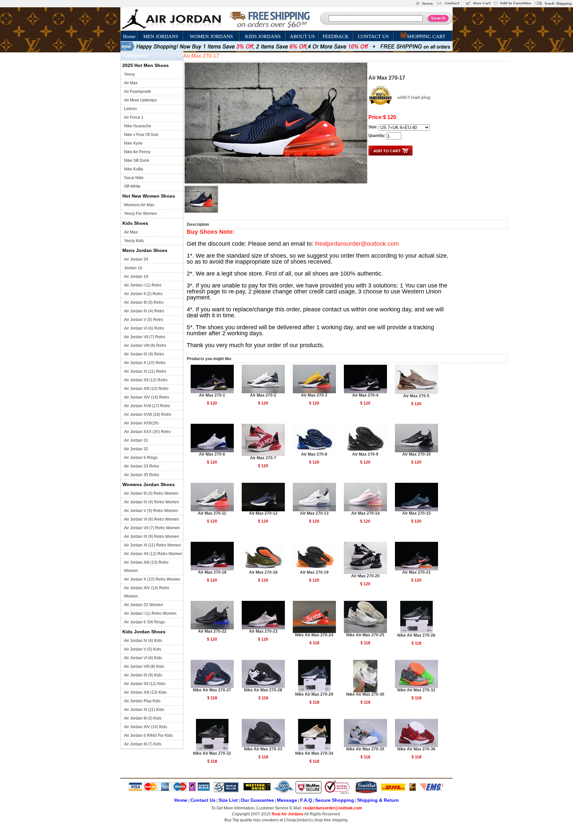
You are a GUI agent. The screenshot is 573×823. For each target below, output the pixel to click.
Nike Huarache (137, 126)
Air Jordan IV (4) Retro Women (151, 502)
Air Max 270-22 (212, 631)
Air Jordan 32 (136, 449)
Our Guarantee (257, 800)
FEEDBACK (336, 36)
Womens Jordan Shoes (148, 484)
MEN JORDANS (160, 36)
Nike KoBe (133, 169)
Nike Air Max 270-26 (416, 635)
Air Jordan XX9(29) (141, 423)
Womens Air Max (139, 205)
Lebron (130, 108)
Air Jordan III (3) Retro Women (151, 493)
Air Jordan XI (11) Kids (144, 709)
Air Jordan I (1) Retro (142, 285)
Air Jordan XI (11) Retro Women (152, 545)
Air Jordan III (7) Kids (142, 744)
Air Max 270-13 (314, 513)
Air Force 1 (134, 117)
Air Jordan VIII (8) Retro (145, 345)
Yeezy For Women (140, 213)
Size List (228, 800)
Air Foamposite (137, 91)
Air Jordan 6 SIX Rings (144, 622)
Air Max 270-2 (263, 395)
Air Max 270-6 (212, 454)
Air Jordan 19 (136, 276)
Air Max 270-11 (212, 513)
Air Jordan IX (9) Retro (144, 354)
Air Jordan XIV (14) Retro (146, 397)
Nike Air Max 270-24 (314, 635)
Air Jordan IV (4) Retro (144, 311)
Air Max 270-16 (212, 572)
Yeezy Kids (134, 240)
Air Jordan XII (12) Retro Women (153, 553)
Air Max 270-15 (416, 513)
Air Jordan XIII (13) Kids (145, 692)
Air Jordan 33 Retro (141, 466)
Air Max (131, 83)
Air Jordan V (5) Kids (142, 649)
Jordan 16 (133, 268)
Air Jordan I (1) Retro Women (150, 613)
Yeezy (129, 74)
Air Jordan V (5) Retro (143, 319)
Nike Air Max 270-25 (365, 635)
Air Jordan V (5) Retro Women (151, 510)
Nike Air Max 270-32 (212, 753)
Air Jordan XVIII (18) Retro (147, 414)
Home (129, 36)
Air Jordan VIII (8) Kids (144, 666)
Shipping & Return (378, 800)
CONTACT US (373, 36)
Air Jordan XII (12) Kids (144, 683)
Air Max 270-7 (263, 458)
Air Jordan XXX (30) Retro (147, 431)
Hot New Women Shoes (148, 196)
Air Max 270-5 (416, 396)
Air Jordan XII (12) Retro (145, 380)
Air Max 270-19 (314, 572)
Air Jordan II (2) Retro (143, 293)
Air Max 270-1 (212, 395)
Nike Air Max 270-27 (212, 690)
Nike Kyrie (133, 143)
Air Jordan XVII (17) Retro (147, 406)
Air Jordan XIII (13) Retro (146, 388)
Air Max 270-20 (365, 576)
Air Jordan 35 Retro (141, 475)
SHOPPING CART (426, 36)
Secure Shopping (334, 800)
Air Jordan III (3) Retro (143, 302)
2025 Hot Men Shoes (145, 65)
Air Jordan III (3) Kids (142, 718)
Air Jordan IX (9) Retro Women (151, 536)
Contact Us (203, 800)
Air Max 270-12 (263, 513)
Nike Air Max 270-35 (365, 749)
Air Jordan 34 (136, 259)
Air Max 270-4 (365, 395)
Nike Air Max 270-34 (314, 753)
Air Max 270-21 (416, 572)
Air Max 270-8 (314, 454)
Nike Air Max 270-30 (365, 694)
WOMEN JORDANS (211, 36)
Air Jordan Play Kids (142, 701)
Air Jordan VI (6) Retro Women (151, 519)
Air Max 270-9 (365, 454)
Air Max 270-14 (365, 513)
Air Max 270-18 (263, 572)
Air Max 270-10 (416, 454)
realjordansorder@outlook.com (332, 808)
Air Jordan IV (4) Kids (143, 640)
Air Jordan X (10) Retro (144, 362)
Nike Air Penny (137, 152)
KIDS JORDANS (263, 36)
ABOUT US (302, 36)
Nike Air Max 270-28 (263, 690)
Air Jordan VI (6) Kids (143, 658)
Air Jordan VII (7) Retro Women (152, 528)
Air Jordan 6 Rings (141, 457)
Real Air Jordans (287, 814)
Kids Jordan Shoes (143, 631)
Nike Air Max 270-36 (416, 749)
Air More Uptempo (140, 100)
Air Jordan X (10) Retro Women (152, 579)
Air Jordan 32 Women (143, 604)
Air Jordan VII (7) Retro (144, 337)
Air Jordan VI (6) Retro (144, 328)
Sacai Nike (134, 177)
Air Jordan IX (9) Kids (143, 675)
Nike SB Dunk (136, 160)
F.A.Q (306, 800)
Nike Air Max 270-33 (263, 749)
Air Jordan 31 (136, 440)
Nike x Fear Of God (141, 134)
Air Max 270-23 (263, 631)
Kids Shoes (135, 223)
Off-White (132, 186)
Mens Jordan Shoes (144, 250)
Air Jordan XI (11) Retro (145, 371)
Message (287, 800)
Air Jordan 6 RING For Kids (148, 735)
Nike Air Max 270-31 (416, 690)
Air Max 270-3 (314, 395)
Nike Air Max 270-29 (314, 694)
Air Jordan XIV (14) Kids (145, 727)
